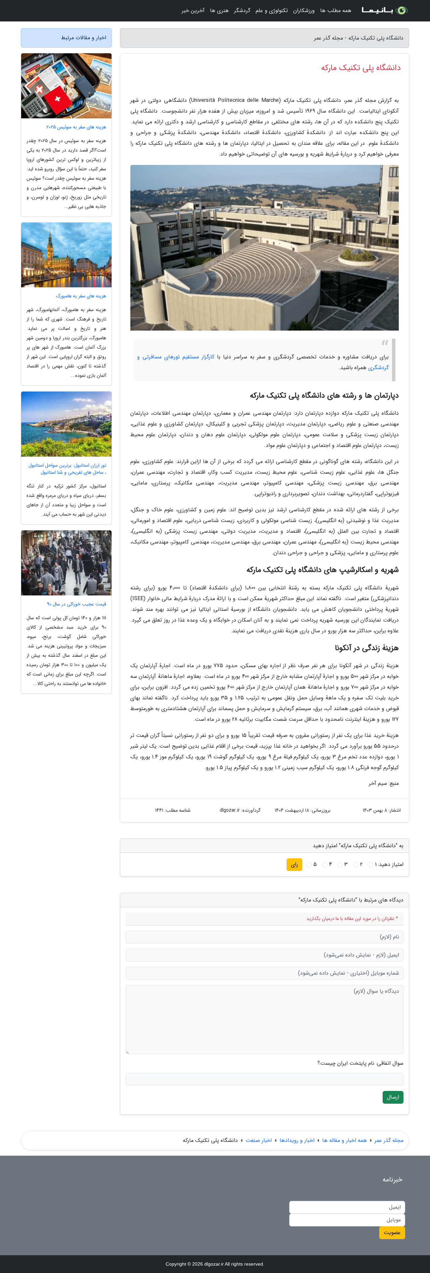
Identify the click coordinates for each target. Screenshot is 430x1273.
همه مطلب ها (335, 10)
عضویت (392, 1232)
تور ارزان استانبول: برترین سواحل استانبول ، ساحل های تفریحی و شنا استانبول (67, 469)
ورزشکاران (304, 10)
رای (294, 864)
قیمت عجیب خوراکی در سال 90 (76, 604)
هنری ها (219, 10)
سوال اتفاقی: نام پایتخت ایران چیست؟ (360, 1063)
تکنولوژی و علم (272, 10)
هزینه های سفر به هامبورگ (81, 296)
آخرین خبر (193, 10)
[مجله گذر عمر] (384, 11)
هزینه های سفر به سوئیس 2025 (76, 127)
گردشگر (242, 10)
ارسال (393, 1097)
